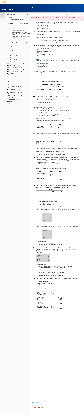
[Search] (66, 14)
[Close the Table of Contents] (28, 14)
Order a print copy (38, 407)
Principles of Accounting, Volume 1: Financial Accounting (18, 7)
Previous (36, 402)
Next (79, 402)
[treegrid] (17, 60)
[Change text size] (82, 14)
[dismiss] (82, 18)
